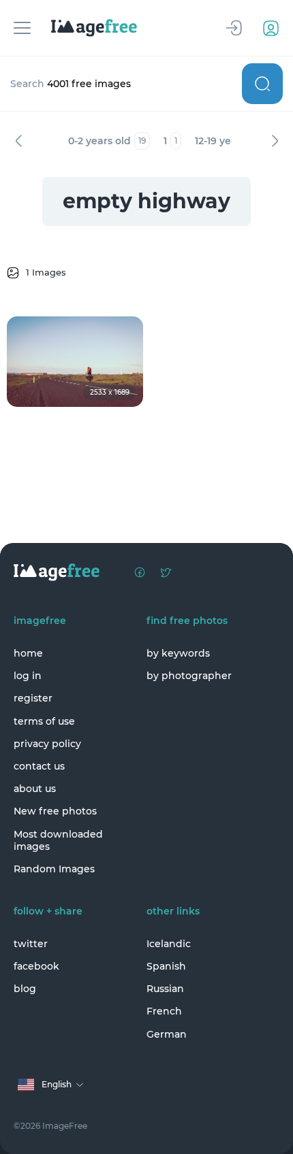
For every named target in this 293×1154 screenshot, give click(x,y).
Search (262, 83)
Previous (18, 141)
